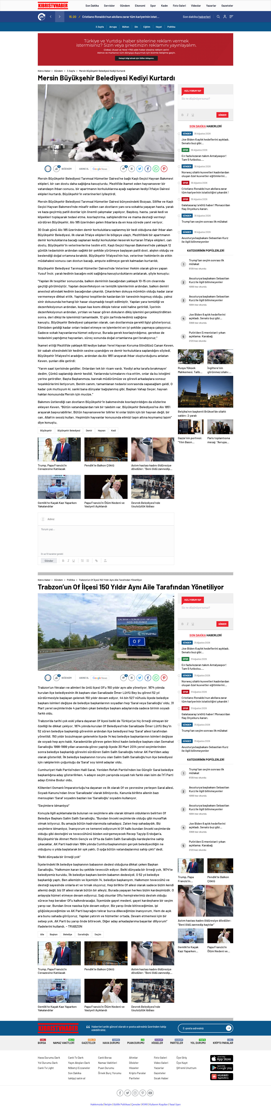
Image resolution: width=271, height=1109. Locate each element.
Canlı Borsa (105, 1057)
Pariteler (176, 1041)
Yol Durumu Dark (48, 1062)
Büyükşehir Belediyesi (69, 430)
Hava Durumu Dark (49, 1057)
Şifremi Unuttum (186, 1068)
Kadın (164, 5)
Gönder (49, 560)
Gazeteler (227, 5)
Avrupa (113, 26)
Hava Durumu (111, 1041)
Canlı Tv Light (46, 1068)
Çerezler (136, 1104)
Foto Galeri (179, 5)
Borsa (42, 1041)
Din (136, 26)
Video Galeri (161, 1062)
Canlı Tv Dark (76, 1057)
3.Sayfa (100, 26)
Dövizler (134, 1062)
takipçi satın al (76, 1078)
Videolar (196, 5)
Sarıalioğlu (83, 934)
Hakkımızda (97, 1104)
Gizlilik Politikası (121, 1104)
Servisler (109, 5)
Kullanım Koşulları (158, 1104)
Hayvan (101, 430)
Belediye (67, 934)
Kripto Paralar (223, 1041)
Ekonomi (140, 5)
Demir (89, 430)
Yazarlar (211, 5)
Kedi (113, 430)
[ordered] (82, 560)
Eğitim (146, 26)
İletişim (108, 1104)
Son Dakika (92, 5)
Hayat (159, 26)
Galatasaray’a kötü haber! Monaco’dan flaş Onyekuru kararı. (121, 16)
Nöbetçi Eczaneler (79, 1068)
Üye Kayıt (182, 1062)
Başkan (54, 934)
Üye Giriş (181, 1057)
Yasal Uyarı (175, 1104)
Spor (153, 5)
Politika (171, 26)
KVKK (145, 1104)
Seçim (98, 934)
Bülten (125, 26)
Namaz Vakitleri (63, 1041)
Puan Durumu (135, 1041)
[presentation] (50, 16)
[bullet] (87, 560)
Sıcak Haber (161, 1078)
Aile (42, 934)
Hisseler (157, 1041)
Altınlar (133, 1057)
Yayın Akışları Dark (79, 1062)
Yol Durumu (198, 1041)
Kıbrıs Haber (44, 70)
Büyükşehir (46, 430)
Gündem (125, 5)
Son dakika (197, 16)
